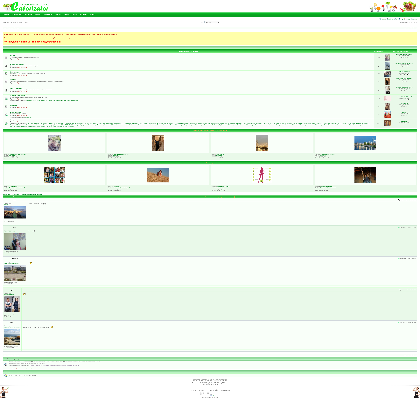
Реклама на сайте (212, 390)
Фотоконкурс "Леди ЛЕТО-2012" (67, 123)
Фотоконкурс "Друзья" (278, 123)
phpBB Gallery (205, 379)
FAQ (401, 19)
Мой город (13, 56)
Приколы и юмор (15, 112)
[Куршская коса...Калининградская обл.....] (12, 344)
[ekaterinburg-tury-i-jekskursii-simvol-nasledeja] (365, 149)
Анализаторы (16, 14)
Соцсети (201, 390)
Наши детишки (14, 72)
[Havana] (15, 218)
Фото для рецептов (58, 100)
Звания (415, 19)
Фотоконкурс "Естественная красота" (87, 123)
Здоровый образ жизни (17, 95)
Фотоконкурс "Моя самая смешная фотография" (27, 126)
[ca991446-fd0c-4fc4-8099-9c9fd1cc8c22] (387, 85)
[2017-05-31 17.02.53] (15, 249)
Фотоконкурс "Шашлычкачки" (27, 125)
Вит (397, 19)
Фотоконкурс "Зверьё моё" (48, 126)
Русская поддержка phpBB (210, 384)
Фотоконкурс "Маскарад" (96, 125)
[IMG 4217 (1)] (262, 150)
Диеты (66, 14)
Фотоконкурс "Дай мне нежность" (294, 123)
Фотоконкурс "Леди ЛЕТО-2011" (63, 125)
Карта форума (225, 390)
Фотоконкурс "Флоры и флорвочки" (186, 125)
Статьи (74, 14)
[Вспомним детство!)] (365, 183)
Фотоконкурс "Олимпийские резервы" (257, 125)
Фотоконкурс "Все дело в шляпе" (140, 125)
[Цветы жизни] (54, 183)
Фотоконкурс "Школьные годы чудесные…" (335, 123)
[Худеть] (387, 117)
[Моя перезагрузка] (12, 312)
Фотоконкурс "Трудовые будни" (122, 123)
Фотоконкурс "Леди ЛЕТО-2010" (65, 126)
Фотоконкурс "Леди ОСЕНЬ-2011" (313, 123)
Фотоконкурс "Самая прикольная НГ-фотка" (341, 125)
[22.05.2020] (387, 125)
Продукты (28, 14)
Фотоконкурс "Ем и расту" (33, 123)
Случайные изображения (210, 163)
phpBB (202, 383)
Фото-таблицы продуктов (71, 100)
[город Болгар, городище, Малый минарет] (387, 69)
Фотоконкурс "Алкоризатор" (276, 125)
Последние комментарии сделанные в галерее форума (22, 194)
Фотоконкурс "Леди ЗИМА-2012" (199, 123)
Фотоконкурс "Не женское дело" (158, 123)
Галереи (383, 19)
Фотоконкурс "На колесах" (292, 125)
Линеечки (83, 14)
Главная (6, 14)
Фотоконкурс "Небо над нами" (140, 123)
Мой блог (390, 19)
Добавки (58, 14)
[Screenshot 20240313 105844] (387, 93)
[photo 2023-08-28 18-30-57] (387, 100)
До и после (13, 105)
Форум (92, 14)
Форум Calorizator (8, 28)
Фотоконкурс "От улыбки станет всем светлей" (117, 125)
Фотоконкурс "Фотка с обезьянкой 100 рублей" (163, 125)
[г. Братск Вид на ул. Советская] (15, 280)
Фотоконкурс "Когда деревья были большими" (234, 125)
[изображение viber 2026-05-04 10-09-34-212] (387, 61)
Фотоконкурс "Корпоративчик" (80, 125)
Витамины (48, 14)
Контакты (193, 390)
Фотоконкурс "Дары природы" (49, 123)
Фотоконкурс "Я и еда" (322, 125)
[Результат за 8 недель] (262, 183)
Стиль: (202, 22)
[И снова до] (387, 110)
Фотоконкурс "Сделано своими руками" (178, 123)
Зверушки (13, 79)
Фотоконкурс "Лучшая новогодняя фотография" (221, 123)
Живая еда (28, 117)
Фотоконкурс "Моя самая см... (328, 187)
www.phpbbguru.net (221, 380)
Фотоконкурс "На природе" (105, 123)
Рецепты (38, 14)
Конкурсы (13, 120)
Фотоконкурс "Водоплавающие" (44, 125)
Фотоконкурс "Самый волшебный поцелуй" (208, 125)
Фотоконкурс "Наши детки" (263, 123)
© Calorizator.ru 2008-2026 (210, 397)
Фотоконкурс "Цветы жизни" (308, 125)
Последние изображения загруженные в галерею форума (210, 130)
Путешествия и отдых (17, 64)
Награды (407, 19)
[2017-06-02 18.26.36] (387, 76)
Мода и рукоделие (16, 88)
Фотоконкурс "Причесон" (355, 123)
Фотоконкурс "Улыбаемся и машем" (246, 123)
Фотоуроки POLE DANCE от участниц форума (39, 100)
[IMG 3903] (158, 182)
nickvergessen (222, 379)
